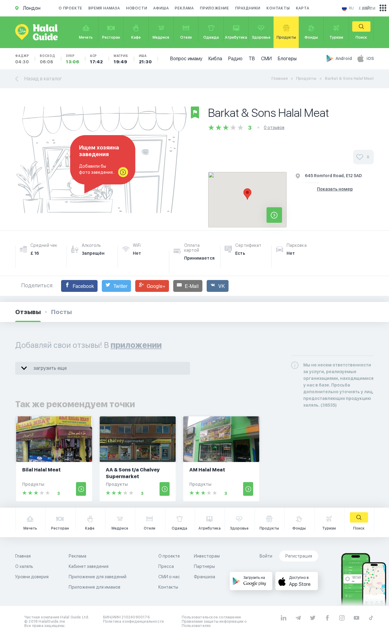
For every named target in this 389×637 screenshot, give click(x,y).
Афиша (161, 8)
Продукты (306, 78)
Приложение (214, 8)
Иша (145, 59)
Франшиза (204, 576)
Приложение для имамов (94, 587)
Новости (136, 8)
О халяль (24, 566)
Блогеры (287, 58)
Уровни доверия (32, 576)
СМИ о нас (169, 576)
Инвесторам (207, 556)
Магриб (121, 59)
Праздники (247, 8)
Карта (302, 8)
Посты (61, 312)
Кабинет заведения (88, 566)
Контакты (278, 8)
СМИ (266, 58)
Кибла (215, 58)
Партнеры (204, 566)
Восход (47, 59)
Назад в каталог (43, 79)
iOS (370, 58)
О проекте (70, 8)
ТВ (252, 58)
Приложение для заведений (97, 576)
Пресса (166, 566)
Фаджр (22, 59)
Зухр (72, 59)
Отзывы (28, 312)
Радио (235, 58)
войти (368, 8)
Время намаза (104, 8)
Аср (96, 59)
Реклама (184, 8)
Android (344, 58)
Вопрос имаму (186, 58)
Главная (279, 78)
